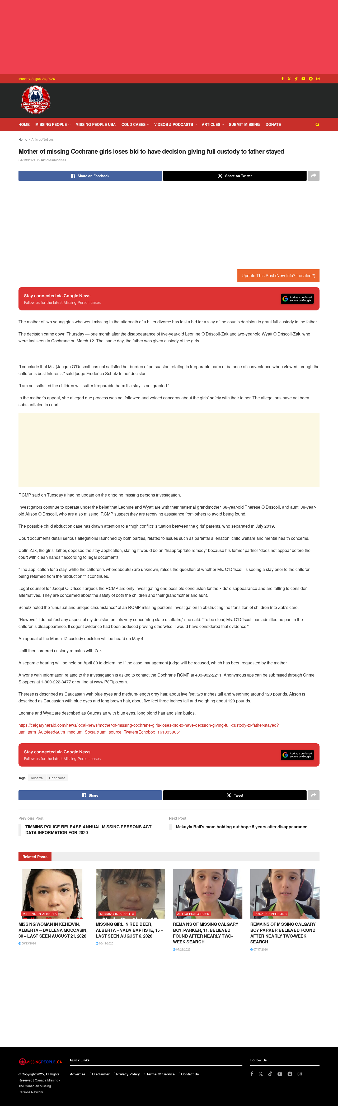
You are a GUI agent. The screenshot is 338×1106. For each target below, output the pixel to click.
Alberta (37, 778)
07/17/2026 (260, 949)
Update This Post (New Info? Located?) (278, 275)
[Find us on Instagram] (318, 78)
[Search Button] (318, 124)
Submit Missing (244, 124)
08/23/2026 (28, 943)
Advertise (77, 1073)
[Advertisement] (169, 37)
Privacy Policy (128, 1073)
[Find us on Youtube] (303, 78)
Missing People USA (96, 124)
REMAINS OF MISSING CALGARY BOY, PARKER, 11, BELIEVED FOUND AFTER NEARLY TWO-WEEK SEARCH (205, 933)
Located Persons (271, 913)
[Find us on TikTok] (296, 78)
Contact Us (190, 1073)
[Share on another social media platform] (314, 176)
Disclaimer (101, 1073)
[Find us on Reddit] (311, 78)
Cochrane (57, 778)
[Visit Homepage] (35, 100)
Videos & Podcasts (173, 124)
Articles (211, 124)
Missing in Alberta (40, 913)
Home (24, 124)
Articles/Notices (42, 139)
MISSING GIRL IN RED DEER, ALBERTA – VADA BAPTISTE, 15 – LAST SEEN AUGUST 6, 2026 (129, 930)
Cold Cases (133, 124)
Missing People (51, 124)
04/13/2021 (26, 159)
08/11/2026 (105, 943)
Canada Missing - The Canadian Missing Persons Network (39, 1086)
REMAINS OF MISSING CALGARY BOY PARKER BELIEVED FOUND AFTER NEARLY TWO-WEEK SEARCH (283, 933)
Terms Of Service (161, 1073)
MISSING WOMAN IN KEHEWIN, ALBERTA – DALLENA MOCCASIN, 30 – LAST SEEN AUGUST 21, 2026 (52, 930)
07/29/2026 (182, 949)
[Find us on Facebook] (282, 78)
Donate (273, 124)
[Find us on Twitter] (289, 78)
